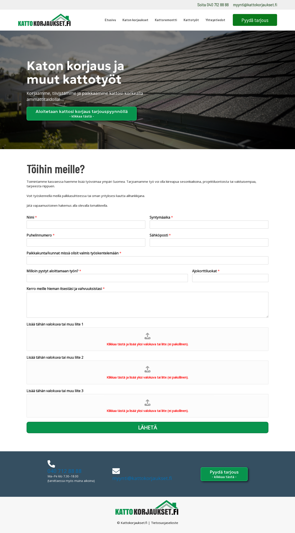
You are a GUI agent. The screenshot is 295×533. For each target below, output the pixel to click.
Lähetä (147, 427)
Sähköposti (160, 235)
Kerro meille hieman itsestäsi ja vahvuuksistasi (66, 288)
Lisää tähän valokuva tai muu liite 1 (55, 324)
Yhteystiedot (215, 20)
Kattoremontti (166, 20)
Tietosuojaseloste (164, 522)
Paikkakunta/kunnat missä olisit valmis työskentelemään (74, 253)
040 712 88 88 (65, 470)
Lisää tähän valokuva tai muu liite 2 (55, 357)
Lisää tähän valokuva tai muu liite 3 (55, 391)
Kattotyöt (191, 20)
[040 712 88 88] (51, 463)
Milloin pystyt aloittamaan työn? (54, 271)
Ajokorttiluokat (206, 271)
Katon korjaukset (135, 20)
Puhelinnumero (41, 235)
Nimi (32, 217)
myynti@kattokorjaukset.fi (255, 4)
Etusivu (110, 20)
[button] (255, 20)
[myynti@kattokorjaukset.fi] (116, 471)
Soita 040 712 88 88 (213, 4)
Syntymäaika (161, 217)
